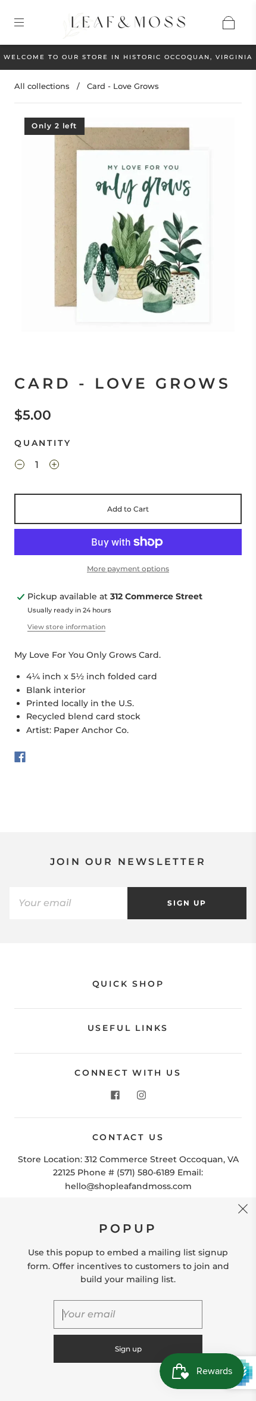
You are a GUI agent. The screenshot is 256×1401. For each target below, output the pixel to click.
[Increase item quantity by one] (54, 466)
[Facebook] (20, 757)
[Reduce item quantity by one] (20, 466)
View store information (66, 627)
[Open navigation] (27, 23)
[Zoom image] (128, 227)
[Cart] (229, 23)
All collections (42, 86)
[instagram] (141, 1095)
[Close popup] (243, 1210)
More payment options (128, 568)
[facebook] (115, 1095)
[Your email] (68, 903)
